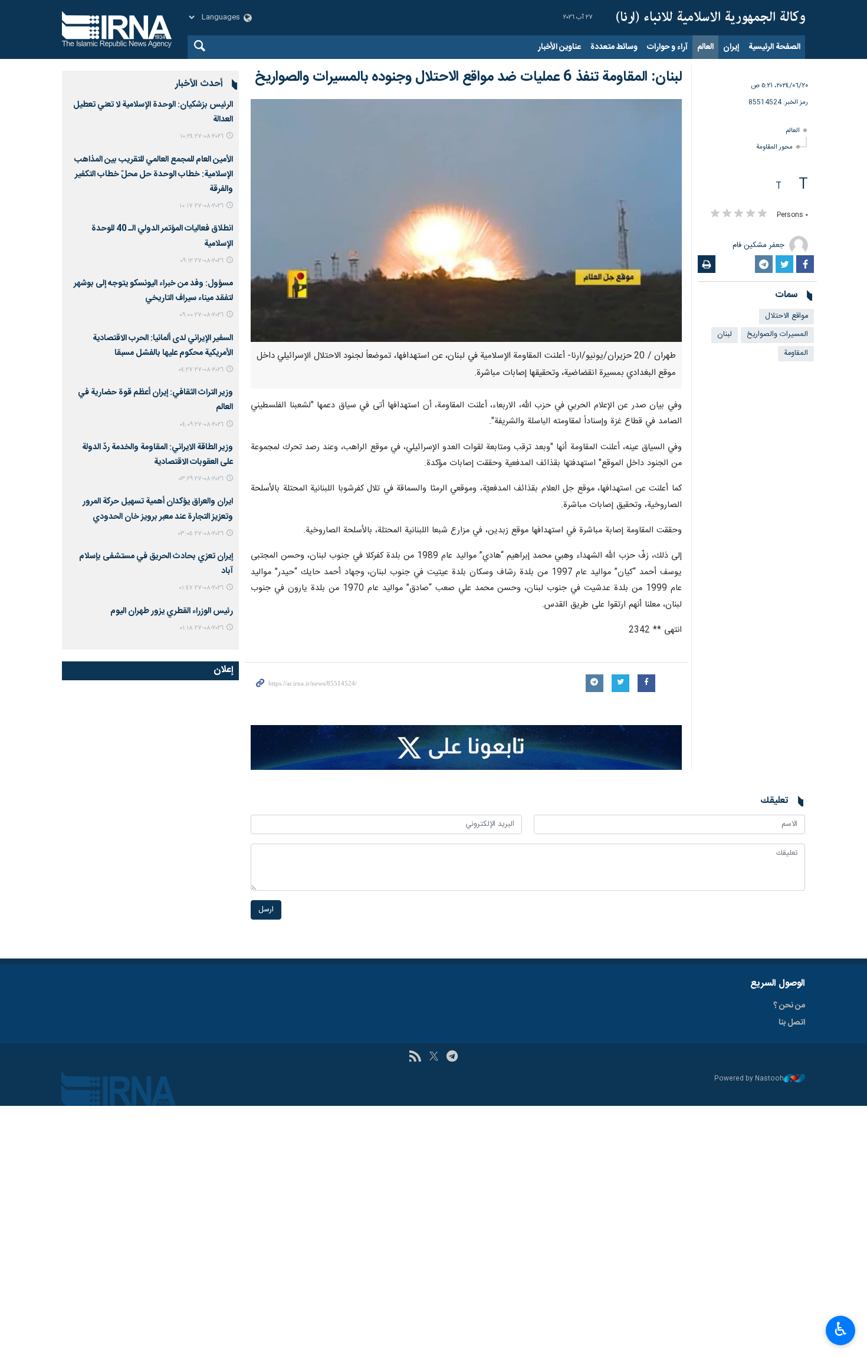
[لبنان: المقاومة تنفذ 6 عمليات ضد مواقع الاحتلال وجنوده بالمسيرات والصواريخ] (466, 220)
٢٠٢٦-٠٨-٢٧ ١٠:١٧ (201, 206)
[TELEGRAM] (452, 1057)
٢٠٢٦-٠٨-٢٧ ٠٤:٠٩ (201, 424)
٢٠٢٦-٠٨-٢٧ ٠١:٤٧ (201, 588)
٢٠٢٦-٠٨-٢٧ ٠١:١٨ (201, 628)
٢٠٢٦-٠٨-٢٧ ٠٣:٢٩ (201, 479)
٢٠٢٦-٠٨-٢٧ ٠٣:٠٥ (201, 533)
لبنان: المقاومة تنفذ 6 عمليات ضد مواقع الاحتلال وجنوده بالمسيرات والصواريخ (468, 77)
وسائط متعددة (614, 47)
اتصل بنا (792, 1023)
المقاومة (796, 353)
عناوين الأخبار (559, 47)
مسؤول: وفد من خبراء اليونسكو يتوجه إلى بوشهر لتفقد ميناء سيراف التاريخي (153, 290)
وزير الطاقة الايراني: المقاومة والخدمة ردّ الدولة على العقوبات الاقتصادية (157, 454)
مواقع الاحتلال (786, 316)
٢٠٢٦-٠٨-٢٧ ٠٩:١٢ (202, 260)
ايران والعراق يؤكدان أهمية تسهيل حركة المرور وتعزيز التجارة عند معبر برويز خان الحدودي (158, 509)
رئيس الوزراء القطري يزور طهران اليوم (171, 611)
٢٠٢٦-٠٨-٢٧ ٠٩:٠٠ (201, 315)
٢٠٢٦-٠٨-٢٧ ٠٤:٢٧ (201, 370)
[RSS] (415, 1057)
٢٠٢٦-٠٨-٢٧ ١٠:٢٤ (202, 136)
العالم (705, 47)
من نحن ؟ (789, 1006)
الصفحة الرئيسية (774, 47)
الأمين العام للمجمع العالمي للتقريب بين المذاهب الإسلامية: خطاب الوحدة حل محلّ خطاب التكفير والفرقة (153, 174)
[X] (434, 1057)
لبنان (724, 334)
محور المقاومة (774, 147)
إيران (731, 47)
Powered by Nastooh (749, 1079)
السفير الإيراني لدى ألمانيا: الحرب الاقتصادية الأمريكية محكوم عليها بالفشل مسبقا (163, 345)
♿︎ (840, 1329)
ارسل (266, 910)
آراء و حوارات (667, 47)
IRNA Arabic (710, 17)
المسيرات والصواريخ (777, 334)
